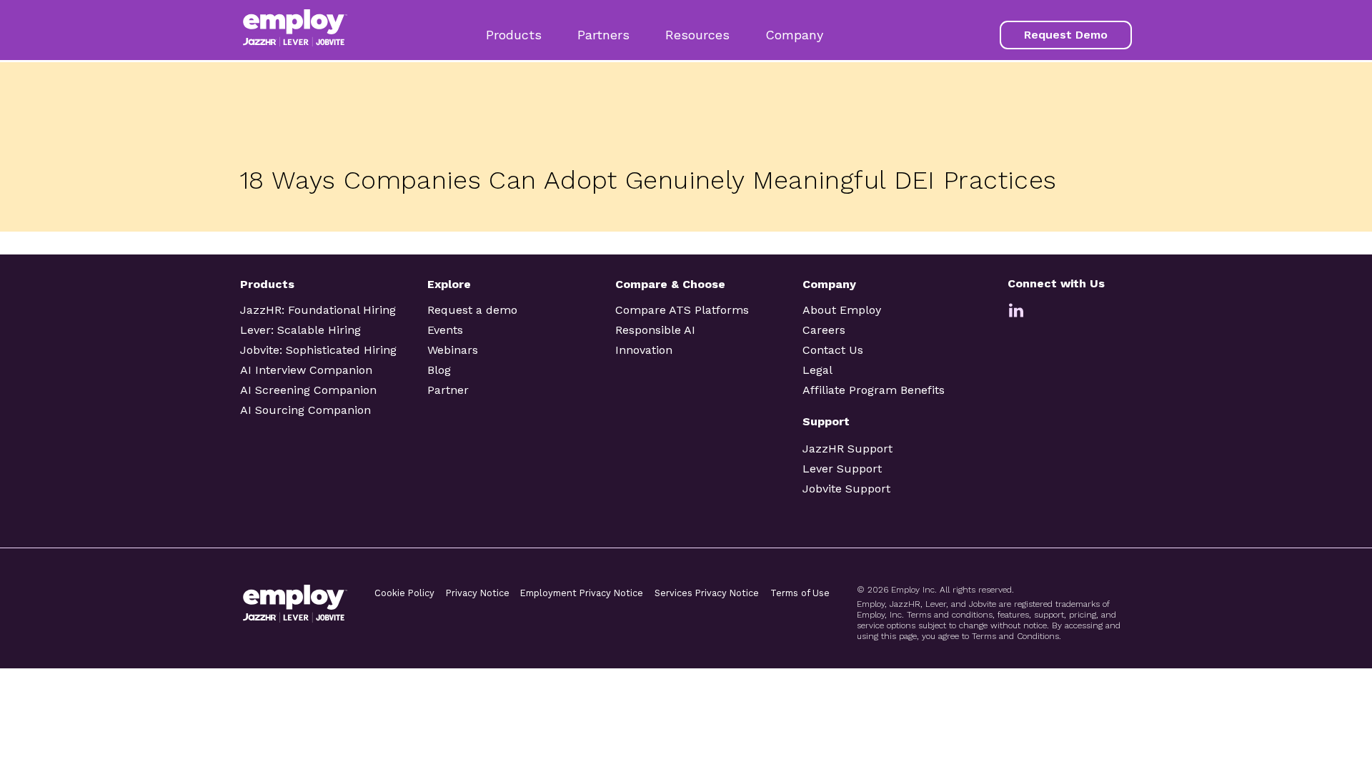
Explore (449, 284)
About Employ (841, 310)
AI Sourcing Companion (305, 410)
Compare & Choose (670, 284)
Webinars (452, 350)
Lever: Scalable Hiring (300, 330)
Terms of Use (800, 593)
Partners (603, 34)
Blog (439, 370)
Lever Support (842, 468)
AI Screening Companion (308, 390)
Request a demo (472, 310)
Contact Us (832, 350)
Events (445, 330)
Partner (448, 390)
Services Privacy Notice (707, 593)
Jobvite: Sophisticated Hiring (318, 350)
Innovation (643, 350)
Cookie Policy (404, 593)
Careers (823, 330)
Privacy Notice (477, 593)
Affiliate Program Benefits (873, 390)
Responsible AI (655, 330)
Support (826, 421)
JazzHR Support (847, 448)
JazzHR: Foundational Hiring (318, 310)
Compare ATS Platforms (682, 310)
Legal (817, 370)
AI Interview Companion (306, 370)
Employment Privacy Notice (581, 593)
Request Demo (1066, 34)
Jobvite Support (846, 488)
